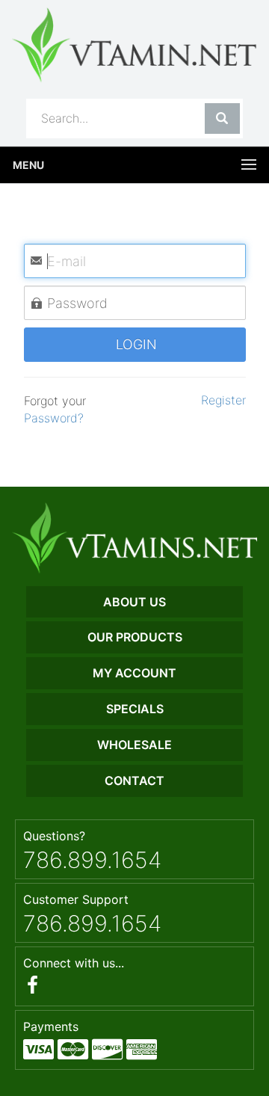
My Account (134, 672)
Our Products (134, 636)
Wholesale (134, 744)
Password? (54, 417)
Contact (134, 780)
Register (221, 399)
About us (134, 601)
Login (134, 344)
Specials (135, 708)
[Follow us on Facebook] (32, 985)
